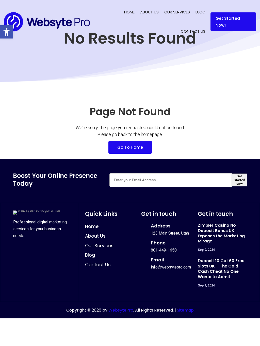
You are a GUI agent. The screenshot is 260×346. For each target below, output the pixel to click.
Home (129, 12)
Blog (200, 12)
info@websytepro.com (171, 267)
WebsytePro (120, 310)
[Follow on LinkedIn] (40, 247)
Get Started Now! (228, 21)
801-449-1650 (164, 250)
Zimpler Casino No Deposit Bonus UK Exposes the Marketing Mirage (221, 233)
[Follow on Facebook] (17, 247)
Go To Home (130, 147)
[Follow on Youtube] (51, 247)
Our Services (177, 12)
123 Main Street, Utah (170, 233)
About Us (149, 12)
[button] (6, 32)
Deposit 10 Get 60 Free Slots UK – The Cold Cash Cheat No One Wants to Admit (221, 268)
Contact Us (193, 31)
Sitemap (185, 310)
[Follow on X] (29, 247)
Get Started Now (239, 180)
